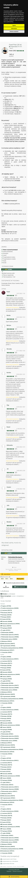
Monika (8, 315)
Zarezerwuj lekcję (15, 876)
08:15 (7, 578)
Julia (8, 505)
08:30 (11, 578)
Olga (8, 405)
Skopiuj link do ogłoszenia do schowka (15, 583)
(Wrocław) (20, 46)
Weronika (9, 349)
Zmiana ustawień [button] (14, 31)
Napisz (20, 587)
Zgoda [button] (14, 25)
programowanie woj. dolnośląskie (10, 861)
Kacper (8, 427)
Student (9, 487)
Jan (8, 469)
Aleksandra (10, 445)
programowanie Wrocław (8, 863)
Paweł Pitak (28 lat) (15, 45)
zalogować (5, 545)
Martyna (9, 325)
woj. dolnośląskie (11, 594)
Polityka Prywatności (17, 871)
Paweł (8, 291)
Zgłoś (15, 567)
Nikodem (9, 522)
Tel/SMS (6, 587)
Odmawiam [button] (14, 28)
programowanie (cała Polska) (9, 859)
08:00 (2, 578)
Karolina (9, 372)
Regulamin (9, 871)
